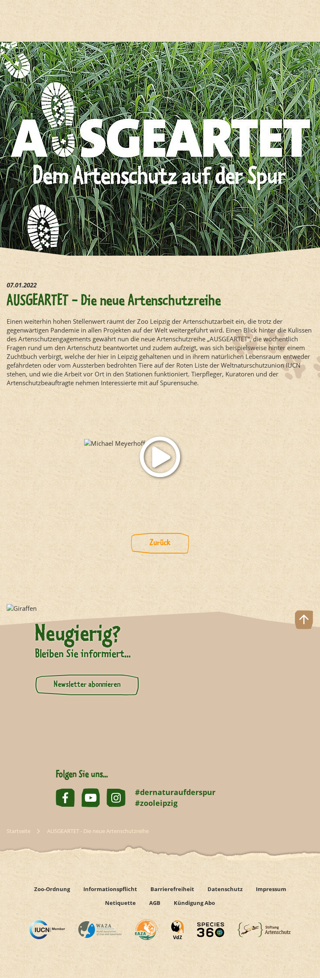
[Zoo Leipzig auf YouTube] (90, 797)
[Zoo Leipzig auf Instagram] (116, 797)
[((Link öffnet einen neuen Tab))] (47, 929)
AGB (154, 903)
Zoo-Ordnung (52, 889)
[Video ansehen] (160, 457)
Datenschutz (225, 889)
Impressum (271, 889)
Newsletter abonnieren (87, 684)
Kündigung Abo (194, 903)
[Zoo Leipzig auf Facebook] (65, 797)
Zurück (160, 543)
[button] (304, 941)
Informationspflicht (110, 889)
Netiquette (120, 903)
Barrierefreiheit (172, 889)
